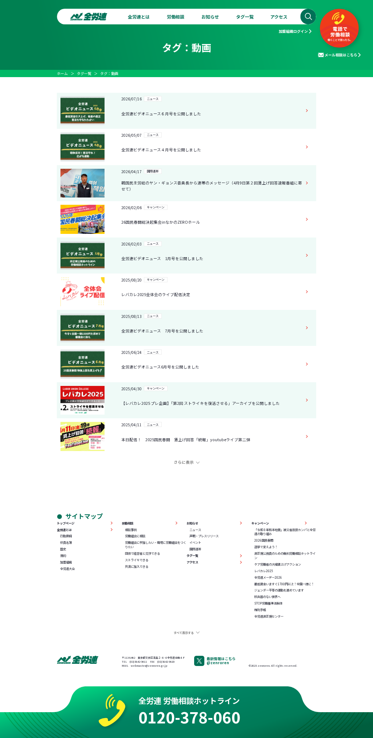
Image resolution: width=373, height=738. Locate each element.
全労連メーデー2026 (268, 577)
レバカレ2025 (263, 571)
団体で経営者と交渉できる (142, 553)
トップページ (65, 523)
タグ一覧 (245, 16)
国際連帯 (195, 549)
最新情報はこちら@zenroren (221, 660)
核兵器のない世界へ (267, 597)
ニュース (195, 530)
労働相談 (175, 16)
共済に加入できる (136, 567)
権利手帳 (260, 610)
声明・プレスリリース (204, 536)
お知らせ (210, 16)
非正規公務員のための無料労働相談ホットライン (284, 555)
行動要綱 (66, 536)
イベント (195, 542)
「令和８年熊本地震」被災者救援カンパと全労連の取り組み (284, 532)
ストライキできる (136, 560)
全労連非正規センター (268, 616)
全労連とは (139, 16)
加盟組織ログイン (293, 31)
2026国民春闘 (263, 540)
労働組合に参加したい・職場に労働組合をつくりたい (155, 544)
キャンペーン (260, 523)
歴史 (63, 549)
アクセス (278, 16)
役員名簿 (66, 542)
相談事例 (131, 530)
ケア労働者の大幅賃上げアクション (277, 564)
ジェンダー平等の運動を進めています (279, 590)
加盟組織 (66, 562)
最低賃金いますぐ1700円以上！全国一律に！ (284, 584)
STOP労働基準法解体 (268, 603)
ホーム (62, 73)
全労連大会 (67, 569)
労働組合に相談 (135, 536)
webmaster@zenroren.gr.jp (149, 665)
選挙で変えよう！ (266, 547)
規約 (63, 556)
